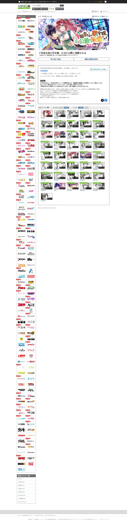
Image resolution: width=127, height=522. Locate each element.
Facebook (105, 100)
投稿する (96, 11)
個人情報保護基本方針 (51, 519)
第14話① (82, 180)
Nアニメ (49, 1)
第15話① (69, 190)
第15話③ (95, 190)
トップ (36, 8)
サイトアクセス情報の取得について (88, 519)
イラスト (44, 8)
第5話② (69, 138)
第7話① (43, 149)
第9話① (43, 159)
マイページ (105, 11)
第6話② (95, 138)
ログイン (90, 1)
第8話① (82, 149)
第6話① (82, 138)
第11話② (56, 169)
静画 (26, 1)
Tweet (102, 100)
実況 (44, 1)
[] (75, 68)
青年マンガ (21, 485)
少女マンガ (21, 488)
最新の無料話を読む (91, 59)
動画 (23, 1)
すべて (20, 478)
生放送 (29, 1)
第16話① (43, 200)
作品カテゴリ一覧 (24, 476)
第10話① (82, 159)
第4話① (82, 128)
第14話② (95, 180)
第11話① (43, 169)
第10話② (95, 159)
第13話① (43, 180)
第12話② (95, 169)
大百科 (40, 1)
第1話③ (69, 118)
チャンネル (35, 1)
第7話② (56, 149)
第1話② (56, 118)
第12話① (82, 169)
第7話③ (69, 149)
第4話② (95, 128)
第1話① (43, 118)
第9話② (56, 159)
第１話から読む (56, 59)
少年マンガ (21, 482)
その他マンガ (22, 498)
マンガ (52, 8)
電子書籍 (60, 8)
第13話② (56, 180)
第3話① (56, 128)
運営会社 (30, 519)
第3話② (69, 128)
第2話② (43, 128)
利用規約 (36, 519)
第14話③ (43, 190)
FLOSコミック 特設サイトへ (101, 16)
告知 (55, 138)
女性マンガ (21, 492)
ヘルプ (42, 519)
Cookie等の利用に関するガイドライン (68, 519)
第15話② (82, 190)
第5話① (43, 138)
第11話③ (69, 169)
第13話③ (69, 180)
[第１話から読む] (73, 49)
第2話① (95, 118)
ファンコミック (23, 502)
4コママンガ (22, 495)
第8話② (95, 149)
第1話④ (82, 118)
